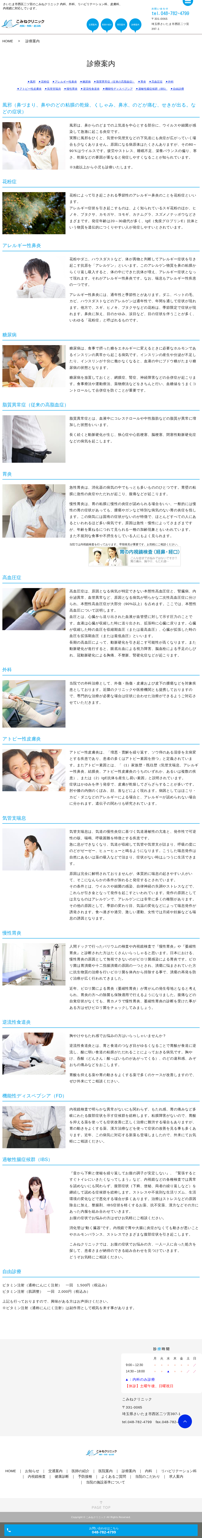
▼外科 (169, 81)
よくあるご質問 (113, 1477)
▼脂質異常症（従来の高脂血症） (114, 81)
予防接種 (85, 1477)
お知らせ (32, 1471)
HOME (7, 41)
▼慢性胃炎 (71, 88)
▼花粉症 (43, 81)
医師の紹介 (80, 1471)
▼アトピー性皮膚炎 (29, 88)
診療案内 (129, 1471)
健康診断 (62, 1477)
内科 (148, 1471)
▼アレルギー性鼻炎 (64, 81)
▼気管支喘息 (52, 88)
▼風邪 (31, 81)
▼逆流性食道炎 (90, 88)
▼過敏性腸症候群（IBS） (151, 88)
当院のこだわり (147, 1477)
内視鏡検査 (37, 1477)
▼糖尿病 (85, 81)
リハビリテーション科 (179, 1471)
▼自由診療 (177, 88)
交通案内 (55, 1471)
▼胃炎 (142, 81)
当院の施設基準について (105, 1482)
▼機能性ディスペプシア (117, 88)
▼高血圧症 (156, 81)
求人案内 (176, 1477)
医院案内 (105, 1471)
